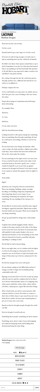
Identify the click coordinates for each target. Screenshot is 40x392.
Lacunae (7, 35)
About (20, 379)
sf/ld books (20, 365)
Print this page (20, 347)
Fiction (14, 32)
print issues (20, 361)
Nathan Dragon (8, 38)
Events (20, 369)
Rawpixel (7, 342)
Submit (20, 374)
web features (20, 356)
